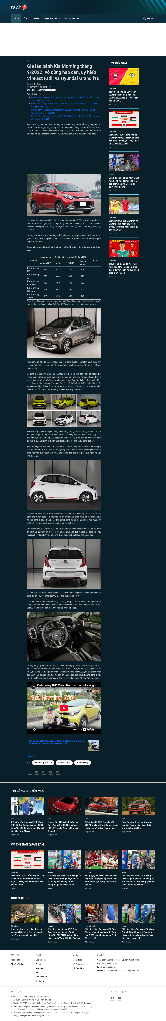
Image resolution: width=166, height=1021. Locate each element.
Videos (79, 960)
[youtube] (50, 772)
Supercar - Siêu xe (52, 18)
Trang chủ (15, 960)
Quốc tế (88, 872)
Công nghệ (41, 960)
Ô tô (25, 18)
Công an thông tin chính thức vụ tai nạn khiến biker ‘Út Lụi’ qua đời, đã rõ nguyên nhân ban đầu (27, 932)
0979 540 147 (112, 963)
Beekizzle (38, 84)
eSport (111, 175)
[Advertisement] (64, 156)
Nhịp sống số (90, 926)
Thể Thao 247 (42, 977)
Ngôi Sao (40, 968)
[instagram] (43, 772)
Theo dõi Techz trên (36, 90)
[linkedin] (57, 772)
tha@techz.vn (133, 970)
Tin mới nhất (119, 63)
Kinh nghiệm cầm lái (73, 18)
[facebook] (36, 772)
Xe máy (36, 18)
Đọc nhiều (19, 898)
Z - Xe (16, 18)
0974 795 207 (119, 970)
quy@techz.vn (109, 967)
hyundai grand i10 (43, 762)
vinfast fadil (64, 762)
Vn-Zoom (40, 981)
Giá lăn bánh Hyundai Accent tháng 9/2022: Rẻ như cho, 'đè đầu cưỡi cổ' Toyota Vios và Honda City (57, 742)
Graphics (80, 968)
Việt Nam (112, 89)
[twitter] (29, 772)
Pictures (80, 964)
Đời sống (14, 926)
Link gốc (31, 756)
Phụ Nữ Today (17, 964)
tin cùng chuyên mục (28, 791)
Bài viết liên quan (34, 94)
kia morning (82, 762)
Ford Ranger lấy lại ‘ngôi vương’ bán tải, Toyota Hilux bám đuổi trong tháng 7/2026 (137, 825)
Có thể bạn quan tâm (28, 844)
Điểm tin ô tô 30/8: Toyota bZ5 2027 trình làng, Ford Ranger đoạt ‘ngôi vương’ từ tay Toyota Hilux (101, 825)
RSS (38, 972)
